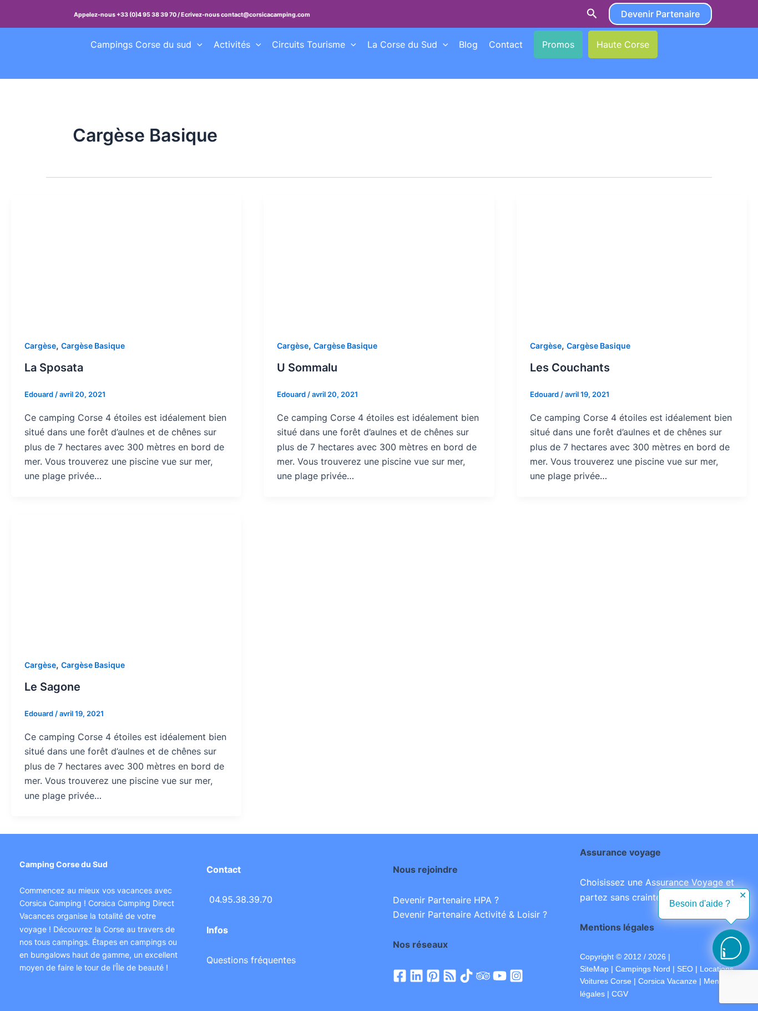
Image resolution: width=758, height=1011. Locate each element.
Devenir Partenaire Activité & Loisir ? (470, 914)
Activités (232, 44)
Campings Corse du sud (140, 44)
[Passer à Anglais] (689, 44)
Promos (558, 44)
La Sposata (53, 367)
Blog (468, 44)
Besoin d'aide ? (699, 903)
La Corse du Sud (402, 44)
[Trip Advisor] (483, 976)
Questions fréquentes (251, 959)
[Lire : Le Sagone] (126, 578)
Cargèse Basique (93, 345)
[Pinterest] (433, 976)
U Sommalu (307, 367)
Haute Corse (623, 44)
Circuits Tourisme (308, 44)
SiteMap (594, 968)
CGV (620, 993)
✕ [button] (742, 895)
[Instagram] (516, 976)
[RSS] (450, 976)
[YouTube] (500, 976)
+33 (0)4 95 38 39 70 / (149, 14)
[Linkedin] (416, 976)
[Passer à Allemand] (95, 67)
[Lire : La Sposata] (126, 259)
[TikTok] (466, 976)
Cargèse (40, 345)
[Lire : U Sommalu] (379, 259)
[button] (592, 14)
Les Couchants (570, 367)
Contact (506, 44)
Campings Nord (642, 968)
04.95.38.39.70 (240, 899)
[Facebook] (400, 976)
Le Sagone (52, 686)
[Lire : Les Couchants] (632, 259)
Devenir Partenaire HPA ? (446, 900)
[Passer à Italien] (116, 67)
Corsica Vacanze (667, 981)
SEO (684, 968)
